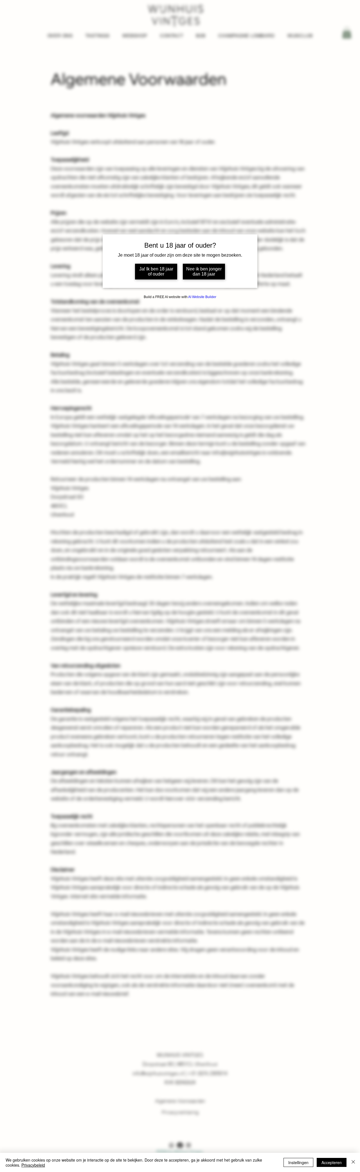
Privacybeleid (33, 1165)
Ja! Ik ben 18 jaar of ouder (156, 271)
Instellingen (298, 1162)
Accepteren (331, 1162)
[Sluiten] (353, 1162)
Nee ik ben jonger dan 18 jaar (204, 271)
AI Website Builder (202, 297)
